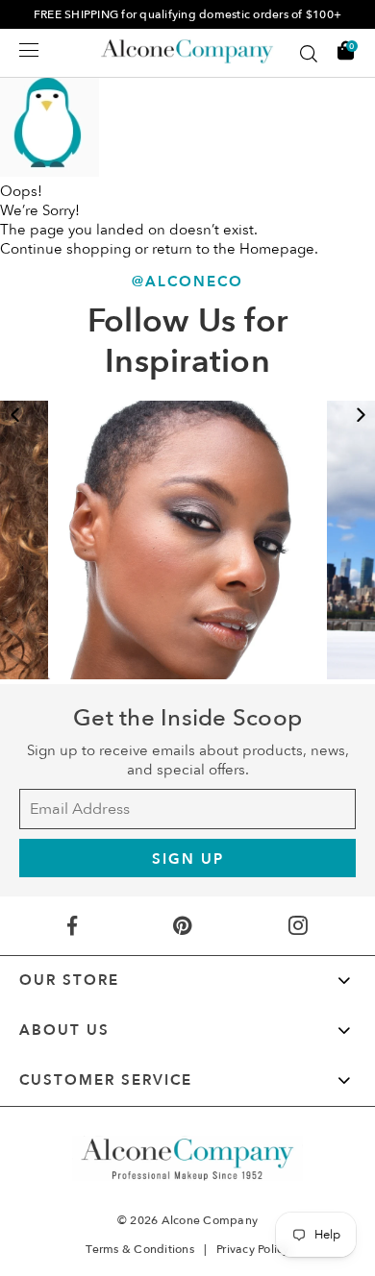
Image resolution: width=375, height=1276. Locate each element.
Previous (14, 415)
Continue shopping (65, 248)
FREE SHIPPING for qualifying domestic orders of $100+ (187, 14)
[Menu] (29, 50)
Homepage (276, 248)
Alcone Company (210, 1220)
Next (360, 415)
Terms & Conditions (140, 1249)
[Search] (308, 54)
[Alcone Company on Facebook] (72, 926)
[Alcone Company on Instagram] (297, 926)
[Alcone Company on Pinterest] (183, 926)
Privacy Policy (252, 1249)
